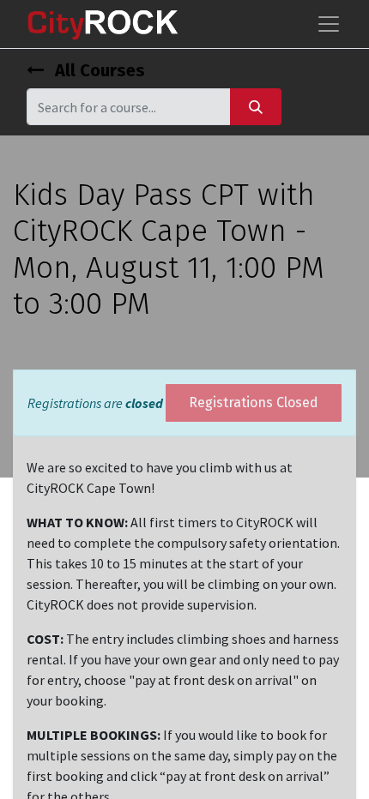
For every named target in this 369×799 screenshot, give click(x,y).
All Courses (98, 70)
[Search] (255, 106)
